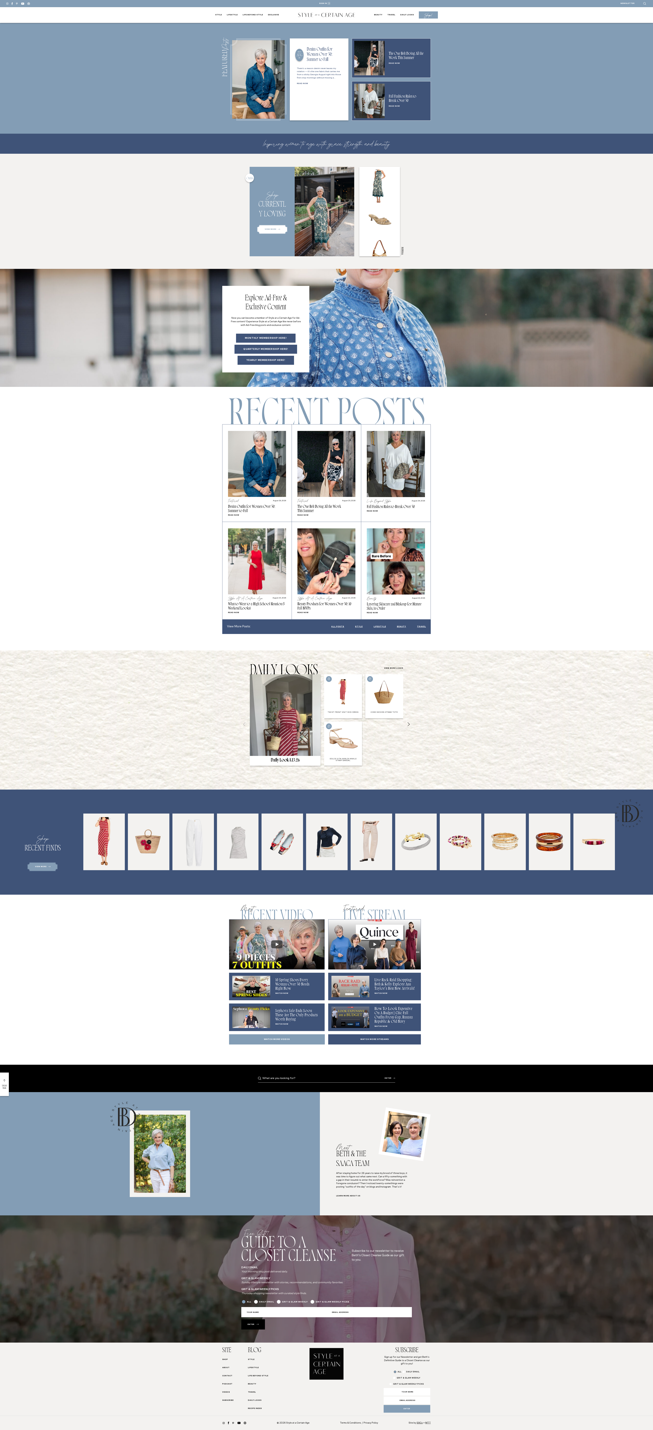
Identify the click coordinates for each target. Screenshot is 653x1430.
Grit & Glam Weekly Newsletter (280, 739)
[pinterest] (17, 3)
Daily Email (265, 726)
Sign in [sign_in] (323, 3)
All (260, 719)
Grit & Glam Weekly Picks (275, 733)
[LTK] (28, 3)
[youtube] (22, 3)
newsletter (628, 3)
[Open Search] (644, 3)
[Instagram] (7, 3)
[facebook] (12, 3)
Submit (283, 770)
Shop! (428, 15)
